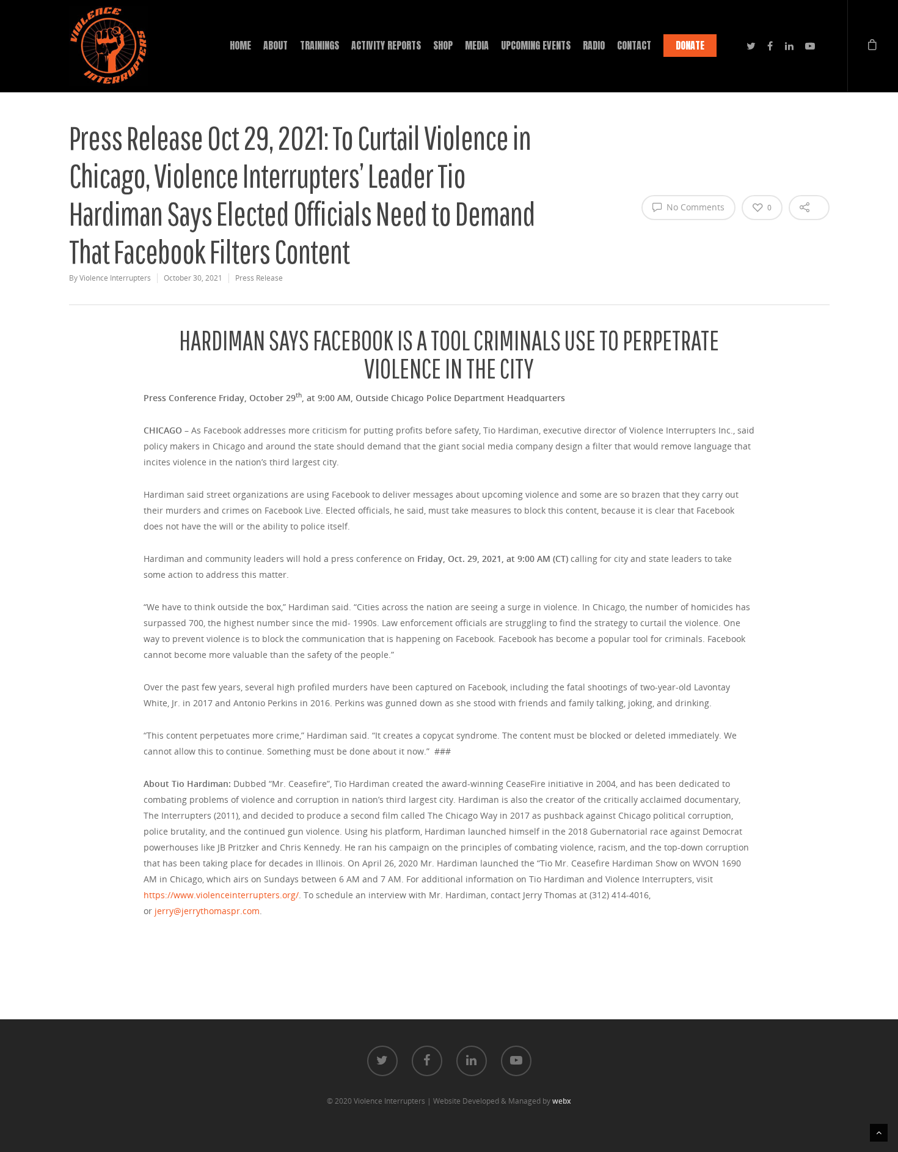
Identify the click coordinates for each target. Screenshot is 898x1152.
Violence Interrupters (115, 278)
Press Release (259, 278)
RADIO (594, 45)
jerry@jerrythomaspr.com (207, 911)
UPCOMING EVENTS (536, 45)
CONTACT (634, 45)
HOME (240, 45)
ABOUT (275, 45)
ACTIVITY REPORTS (386, 45)
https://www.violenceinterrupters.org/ (221, 895)
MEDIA (477, 45)
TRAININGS (319, 45)
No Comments (694, 207)
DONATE (690, 45)
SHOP (443, 45)
